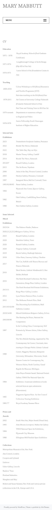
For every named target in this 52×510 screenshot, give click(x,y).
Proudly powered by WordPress (14, 507)
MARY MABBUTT (22, 5)
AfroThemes (45, 507)
